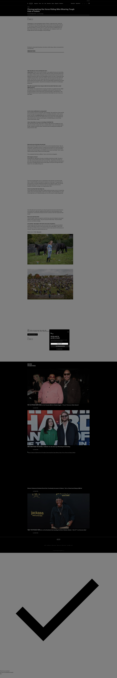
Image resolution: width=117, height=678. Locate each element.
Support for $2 (59, 343)
